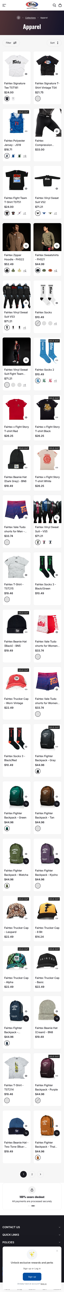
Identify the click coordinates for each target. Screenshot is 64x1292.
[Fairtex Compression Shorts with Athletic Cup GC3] (47, 123)
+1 (24, 213)
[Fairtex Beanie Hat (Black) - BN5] (17, 624)
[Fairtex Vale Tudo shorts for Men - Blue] (17, 509)
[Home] (18, 17)
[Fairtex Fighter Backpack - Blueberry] (17, 1010)
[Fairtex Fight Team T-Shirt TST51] (17, 180)
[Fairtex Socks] (47, 294)
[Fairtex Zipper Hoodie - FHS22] (17, 237)
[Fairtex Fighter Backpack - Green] (17, 795)
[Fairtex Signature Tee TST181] (17, 65)
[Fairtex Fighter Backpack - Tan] (47, 795)
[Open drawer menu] (4, 5)
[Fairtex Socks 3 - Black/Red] (17, 738)
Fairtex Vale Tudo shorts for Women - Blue (47, 703)
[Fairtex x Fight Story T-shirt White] (47, 459)
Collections (30, 17)
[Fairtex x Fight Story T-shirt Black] (47, 409)
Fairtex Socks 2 (44, 369)
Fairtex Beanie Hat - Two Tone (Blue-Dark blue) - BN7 (16, 1147)
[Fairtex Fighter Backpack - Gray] (47, 738)
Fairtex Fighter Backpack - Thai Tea (45, 1147)
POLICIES (8, 1242)
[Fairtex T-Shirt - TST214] (17, 1067)
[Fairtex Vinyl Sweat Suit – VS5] (47, 509)
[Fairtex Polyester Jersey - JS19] (17, 123)
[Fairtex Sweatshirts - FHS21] (47, 237)
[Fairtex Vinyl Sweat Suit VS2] (47, 180)
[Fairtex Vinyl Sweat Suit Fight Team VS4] (17, 352)
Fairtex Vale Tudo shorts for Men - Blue (15, 531)
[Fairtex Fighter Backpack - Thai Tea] (47, 1124)
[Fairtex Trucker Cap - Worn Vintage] (17, 681)
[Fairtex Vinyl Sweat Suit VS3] (17, 294)
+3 (24, 155)
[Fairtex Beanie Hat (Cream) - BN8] (47, 1010)
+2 (24, 270)
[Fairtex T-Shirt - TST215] (17, 566)
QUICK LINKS (10, 1234)
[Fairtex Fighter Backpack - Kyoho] (47, 853)
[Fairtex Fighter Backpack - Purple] (47, 1067)
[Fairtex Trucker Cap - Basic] (47, 960)
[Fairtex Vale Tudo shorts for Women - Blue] (47, 681)
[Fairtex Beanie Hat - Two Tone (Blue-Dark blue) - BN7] (17, 1124)
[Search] (54, 5)
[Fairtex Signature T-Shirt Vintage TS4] (47, 65)
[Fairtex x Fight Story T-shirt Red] (17, 409)
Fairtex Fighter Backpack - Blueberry (13, 1032)
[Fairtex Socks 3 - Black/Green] (47, 566)
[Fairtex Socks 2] (47, 352)
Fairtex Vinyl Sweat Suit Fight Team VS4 (16, 374)
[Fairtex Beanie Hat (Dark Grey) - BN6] (17, 459)
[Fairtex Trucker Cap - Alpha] (17, 960)
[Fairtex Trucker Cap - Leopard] (17, 910)
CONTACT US (11, 1227)
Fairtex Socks (43, 312)
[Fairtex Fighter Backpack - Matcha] (17, 853)
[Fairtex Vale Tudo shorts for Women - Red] (47, 624)
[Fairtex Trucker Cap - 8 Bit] (47, 910)
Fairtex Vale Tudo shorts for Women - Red (47, 646)
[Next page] (40, 1174)
